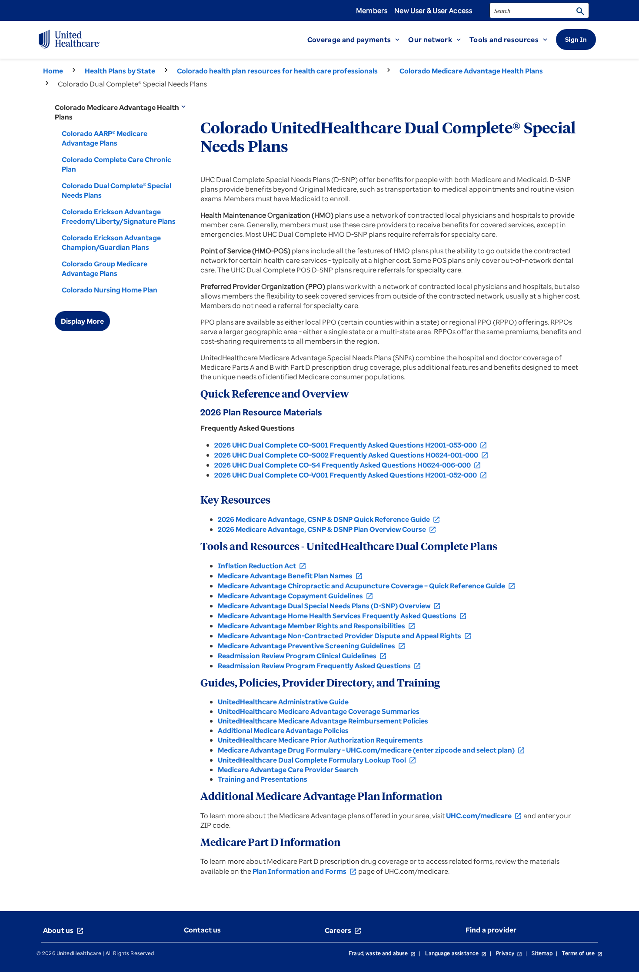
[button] (358, 39)
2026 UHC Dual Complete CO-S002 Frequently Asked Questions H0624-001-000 (351, 455)
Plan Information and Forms (305, 871)
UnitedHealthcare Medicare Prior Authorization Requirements (320, 740)
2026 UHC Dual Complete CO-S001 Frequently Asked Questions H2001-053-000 (350, 445)
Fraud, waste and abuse (382, 953)
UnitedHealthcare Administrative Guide (283, 702)
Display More (82, 321)
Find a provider (491, 930)
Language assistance (455, 953)
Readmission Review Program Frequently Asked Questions (319, 665)
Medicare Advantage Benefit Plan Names (290, 576)
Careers (343, 930)
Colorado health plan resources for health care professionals (277, 71)
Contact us (202, 930)
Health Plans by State (120, 71)
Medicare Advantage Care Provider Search (288, 769)
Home (53, 71)
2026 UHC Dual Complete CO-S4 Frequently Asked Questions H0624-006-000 (347, 465)
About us (63, 930)
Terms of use (582, 953)
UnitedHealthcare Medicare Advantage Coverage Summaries (318, 711)
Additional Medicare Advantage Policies (283, 730)
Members (371, 10)
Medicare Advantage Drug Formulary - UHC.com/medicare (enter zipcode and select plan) (371, 750)
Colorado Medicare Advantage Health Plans (471, 71)
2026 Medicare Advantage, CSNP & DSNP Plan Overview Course (327, 529)
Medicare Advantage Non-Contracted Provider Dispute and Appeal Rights (345, 635)
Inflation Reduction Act (262, 566)
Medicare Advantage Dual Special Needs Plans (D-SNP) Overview (329, 605)
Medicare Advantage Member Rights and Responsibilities (317, 625)
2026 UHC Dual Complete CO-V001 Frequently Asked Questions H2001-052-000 (350, 475)
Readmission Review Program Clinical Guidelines (302, 655)
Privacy (509, 953)
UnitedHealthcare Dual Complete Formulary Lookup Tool (317, 760)
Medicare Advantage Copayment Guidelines (295, 595)
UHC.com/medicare (484, 815)
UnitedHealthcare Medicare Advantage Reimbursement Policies (323, 721)
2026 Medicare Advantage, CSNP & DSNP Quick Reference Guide (329, 519)
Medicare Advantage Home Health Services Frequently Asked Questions (342, 615)
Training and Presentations (262, 779)
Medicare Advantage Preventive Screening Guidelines (312, 645)
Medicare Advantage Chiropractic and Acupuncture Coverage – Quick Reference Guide (367, 585)
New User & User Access (433, 10)
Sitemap (542, 953)
